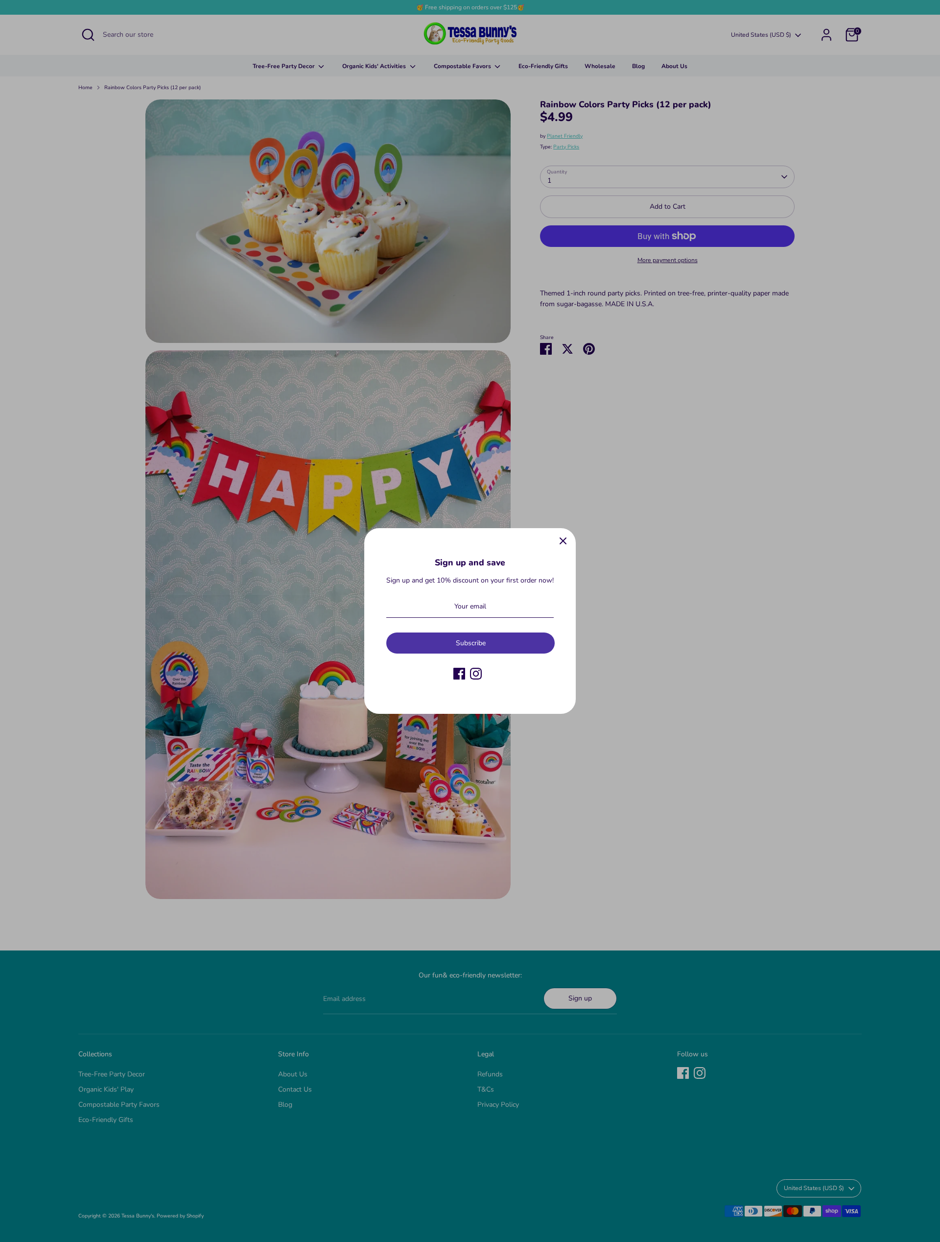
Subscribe (471, 643)
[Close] (563, 541)
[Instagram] (476, 674)
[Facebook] (459, 674)
